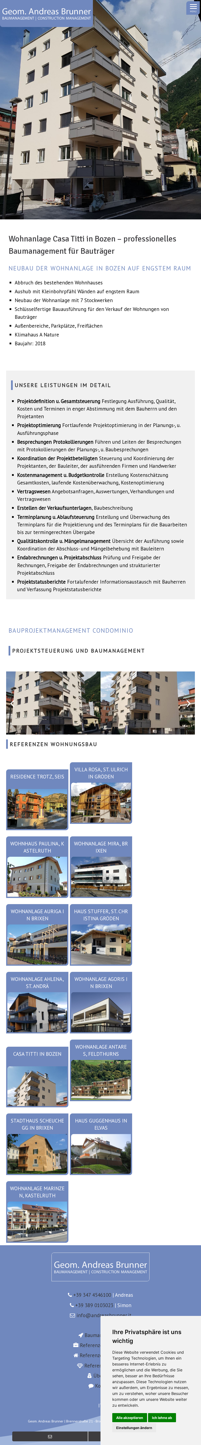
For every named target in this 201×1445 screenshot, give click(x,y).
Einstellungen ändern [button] (134, 1428)
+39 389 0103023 (94, 1305)
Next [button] (189, 703)
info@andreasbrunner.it (103, 1315)
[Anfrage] (50, 1436)
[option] (53, 703)
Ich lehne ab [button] (162, 1418)
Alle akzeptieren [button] (129, 1418)
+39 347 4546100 (92, 1295)
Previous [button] (12, 703)
